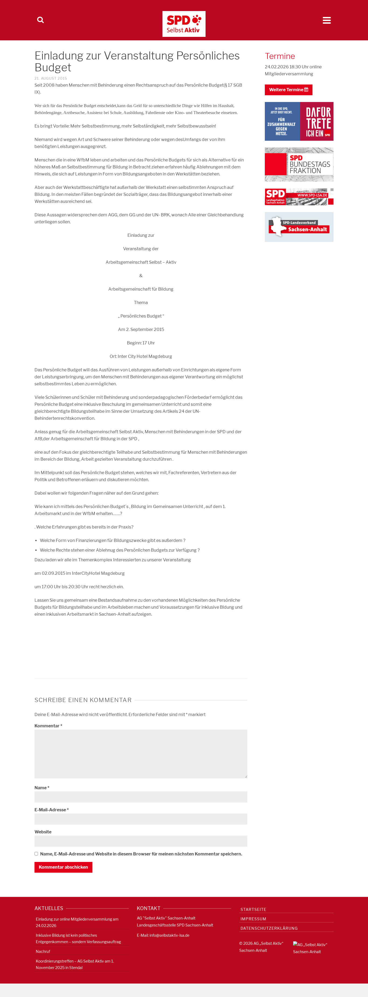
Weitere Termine (286, 89)
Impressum (253, 919)
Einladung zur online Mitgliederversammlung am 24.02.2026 (77, 922)
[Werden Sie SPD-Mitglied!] (299, 121)
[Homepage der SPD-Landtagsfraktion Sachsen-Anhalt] (299, 196)
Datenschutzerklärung (269, 928)
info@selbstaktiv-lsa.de (169, 935)
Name (41, 787)
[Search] (40, 20)
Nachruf (43, 951)
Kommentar (48, 725)
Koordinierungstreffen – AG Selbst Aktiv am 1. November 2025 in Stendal (75, 964)
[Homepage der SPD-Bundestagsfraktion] (299, 164)
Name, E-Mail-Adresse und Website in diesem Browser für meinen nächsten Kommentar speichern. (141, 854)
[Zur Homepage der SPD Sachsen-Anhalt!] (299, 226)
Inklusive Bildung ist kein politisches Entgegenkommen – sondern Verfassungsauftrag (78, 938)
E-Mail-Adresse (51, 809)
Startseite (253, 909)
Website (42, 831)
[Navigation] (327, 20)
